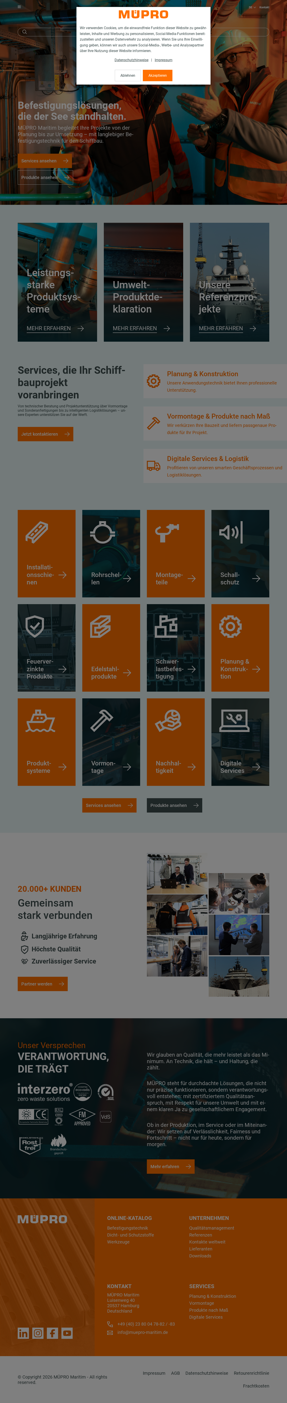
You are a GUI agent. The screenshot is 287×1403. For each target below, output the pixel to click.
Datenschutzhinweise (131, 60)
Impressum (163, 60)
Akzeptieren (157, 75)
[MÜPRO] (143, 14)
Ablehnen (127, 75)
